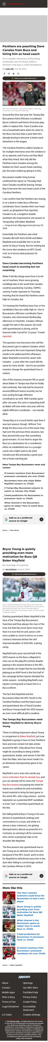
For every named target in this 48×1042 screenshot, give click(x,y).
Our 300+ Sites (30, 987)
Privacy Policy (30, 997)
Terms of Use (9, 1001)
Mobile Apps (8, 992)
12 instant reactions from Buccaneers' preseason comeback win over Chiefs (24, 474)
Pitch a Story (8, 997)
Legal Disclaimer (10, 1006)
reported (7, 336)
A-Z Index (7, 1014)
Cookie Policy (30, 1001)
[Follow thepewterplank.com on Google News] (41, 519)
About (5, 983)
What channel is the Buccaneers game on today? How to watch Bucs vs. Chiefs (23, 506)
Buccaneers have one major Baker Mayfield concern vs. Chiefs (22, 482)
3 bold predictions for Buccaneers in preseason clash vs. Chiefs (23, 497)
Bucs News (14, 530)
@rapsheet (18, 210)
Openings (28, 983)
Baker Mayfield (27, 736)
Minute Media (15, 1021)
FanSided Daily (30, 992)
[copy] (18, 73)
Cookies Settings (31, 1014)
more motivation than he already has (21, 777)
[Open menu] (4, 3)
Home (5, 530)
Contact (6, 987)
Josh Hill (9, 69)
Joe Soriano (11, 569)
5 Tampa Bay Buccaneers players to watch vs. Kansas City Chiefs (23, 489)
